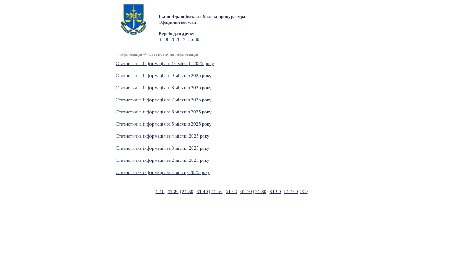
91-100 (291, 191)
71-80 (260, 191)
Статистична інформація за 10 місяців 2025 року (165, 63)
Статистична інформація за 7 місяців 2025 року (164, 99)
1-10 (160, 191)
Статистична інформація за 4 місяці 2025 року (162, 136)
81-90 (275, 191)
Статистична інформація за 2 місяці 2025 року (162, 160)
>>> (304, 191)
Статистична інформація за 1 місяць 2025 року (163, 172)
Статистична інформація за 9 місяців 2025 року (164, 75)
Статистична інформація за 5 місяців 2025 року (164, 124)
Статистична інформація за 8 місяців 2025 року (164, 87)
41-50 (217, 191)
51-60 (231, 191)
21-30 (187, 191)
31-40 (202, 191)
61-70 (246, 191)
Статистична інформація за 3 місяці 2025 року (162, 148)
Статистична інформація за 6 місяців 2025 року (164, 111)
